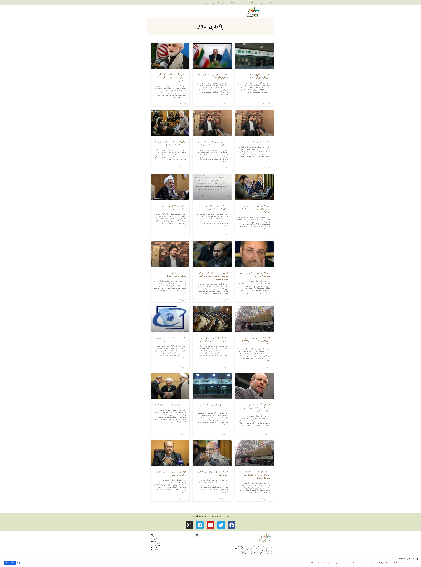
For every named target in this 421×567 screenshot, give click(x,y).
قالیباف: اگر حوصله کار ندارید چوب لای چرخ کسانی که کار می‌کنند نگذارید (256, 407)
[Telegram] (200, 525)
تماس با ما (193, 2)
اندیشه (241, 2)
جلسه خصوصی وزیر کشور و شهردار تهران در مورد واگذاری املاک (255, 340)
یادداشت (251, 2)
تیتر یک (261, 2)
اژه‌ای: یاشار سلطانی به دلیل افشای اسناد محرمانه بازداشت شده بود (171, 77)
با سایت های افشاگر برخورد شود (170, 404)
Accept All (10, 563)
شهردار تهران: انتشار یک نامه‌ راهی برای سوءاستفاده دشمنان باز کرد (255, 208)
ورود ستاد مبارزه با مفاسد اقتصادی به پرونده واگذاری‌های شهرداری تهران (256, 474)
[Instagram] (189, 525)
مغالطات (231, 2)
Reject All (21, 563)
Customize (33, 563)
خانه (269, 2)
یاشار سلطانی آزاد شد (259, 141)
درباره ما (205, 2)
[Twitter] (221, 525)
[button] (197, 535)
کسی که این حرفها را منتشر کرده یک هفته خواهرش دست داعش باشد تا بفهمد (212, 275)
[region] (210, 561)
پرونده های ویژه (218, 2)
